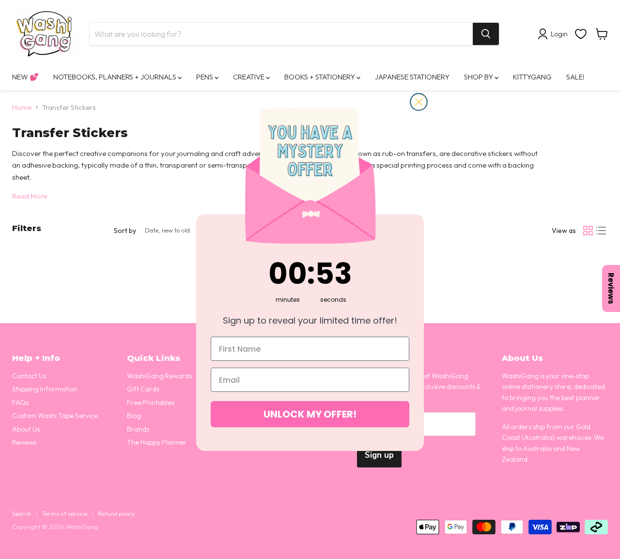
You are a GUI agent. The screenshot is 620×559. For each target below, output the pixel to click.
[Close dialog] (418, 101)
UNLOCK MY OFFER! (310, 414)
